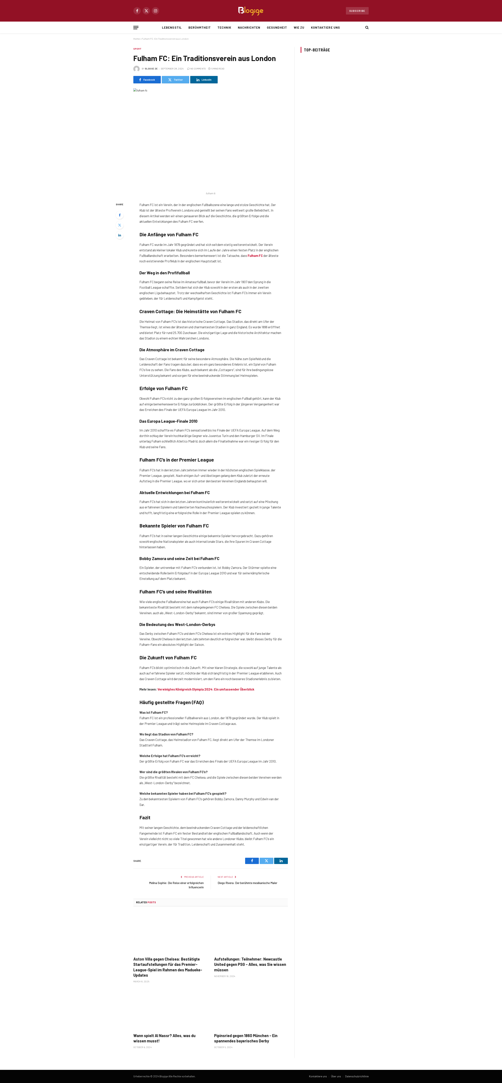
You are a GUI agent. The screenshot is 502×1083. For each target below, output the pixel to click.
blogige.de (151, 68)
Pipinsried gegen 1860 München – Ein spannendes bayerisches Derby (245, 1038)
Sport (137, 48)
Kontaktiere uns (325, 27)
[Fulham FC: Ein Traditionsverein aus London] (210, 138)
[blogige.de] (251, 11)
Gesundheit (277, 27)
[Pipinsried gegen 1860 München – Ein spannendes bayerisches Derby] (251, 1009)
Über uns (336, 1076)
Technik (224, 27)
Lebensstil (172, 27)
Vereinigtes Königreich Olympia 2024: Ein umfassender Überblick (205, 689)
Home (136, 38)
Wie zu (299, 27)
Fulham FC (255, 255)
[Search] (367, 27)
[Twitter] (120, 225)
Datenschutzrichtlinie (357, 1076)
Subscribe (357, 10)
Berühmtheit (199, 27)
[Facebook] (120, 215)
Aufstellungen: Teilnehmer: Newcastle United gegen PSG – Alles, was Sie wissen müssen (250, 964)
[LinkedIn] (120, 235)
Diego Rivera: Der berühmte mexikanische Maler (247, 883)
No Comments (198, 68)
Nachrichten (249, 27)
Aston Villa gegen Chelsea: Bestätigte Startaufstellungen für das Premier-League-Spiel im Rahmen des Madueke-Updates (167, 967)
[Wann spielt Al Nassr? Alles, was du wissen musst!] (170, 1009)
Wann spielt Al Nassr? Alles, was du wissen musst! (164, 1038)
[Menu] (135, 27)
